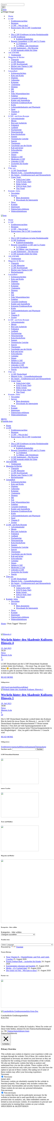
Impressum (5, 2)
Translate (19, 947)
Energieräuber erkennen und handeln (20, 966)
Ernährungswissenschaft (10, 747)
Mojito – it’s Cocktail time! (16, 968)
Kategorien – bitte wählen (11, 932)
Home (3, 624)
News (3, 653)
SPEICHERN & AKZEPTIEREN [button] (15, 1106)
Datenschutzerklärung (20, 2)
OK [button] (5, 1031)
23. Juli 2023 (6, 648)
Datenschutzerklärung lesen (18, 1031)
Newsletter (42, 2)
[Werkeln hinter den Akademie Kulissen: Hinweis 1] (22, 689)
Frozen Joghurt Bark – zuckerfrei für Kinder (23, 961)
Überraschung (40, 747)
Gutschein (12, 687)
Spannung (31, 747)
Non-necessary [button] (7, 1090)
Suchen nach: (6, 749)
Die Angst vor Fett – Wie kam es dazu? (21, 970)
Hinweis (19, 687)
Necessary (8, 1077)
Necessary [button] (5, 1074)
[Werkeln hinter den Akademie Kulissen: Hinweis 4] (6, 634)
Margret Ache (6, 655)
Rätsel (25, 687)
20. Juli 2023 (6, 703)
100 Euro (4, 687)
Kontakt (33, 2)
